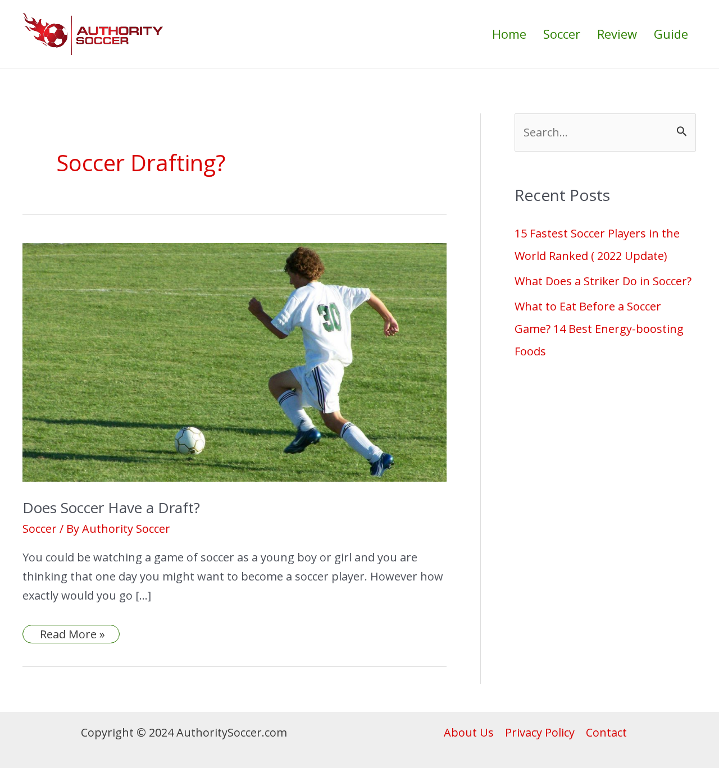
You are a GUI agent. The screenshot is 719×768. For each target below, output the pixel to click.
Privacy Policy (540, 732)
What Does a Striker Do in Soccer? (603, 281)
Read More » (72, 634)
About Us (469, 732)
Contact (606, 732)
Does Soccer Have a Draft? (111, 507)
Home (509, 33)
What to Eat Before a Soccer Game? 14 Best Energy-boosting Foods (599, 329)
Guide (671, 33)
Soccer (561, 33)
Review (617, 33)
